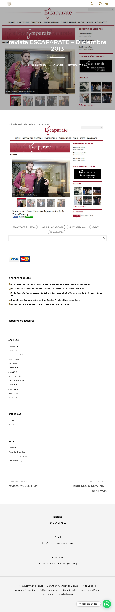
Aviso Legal (88, 585)
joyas (33, 227)
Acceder (12, 447)
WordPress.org (15, 460)
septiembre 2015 (16, 380)
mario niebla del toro (52, 227)
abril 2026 (13, 350)
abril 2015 (12, 397)
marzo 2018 (13, 359)
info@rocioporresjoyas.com (57, 543)
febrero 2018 (14, 363)
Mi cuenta (47, 594)
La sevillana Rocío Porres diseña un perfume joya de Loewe (40, 304)
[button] (92, 3)
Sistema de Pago (90, 590)
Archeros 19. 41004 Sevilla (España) (57, 563)
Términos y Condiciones (30, 585)
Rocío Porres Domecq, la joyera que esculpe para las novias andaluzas (45, 300)
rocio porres (57, 232)
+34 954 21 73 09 (58, 522)
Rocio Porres (39, 65)
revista (95, 227)
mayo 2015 (13, 393)
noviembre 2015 (15, 376)
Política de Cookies (49, 590)
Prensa (83, 65)
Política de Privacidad (24, 590)
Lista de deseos (65, 594)
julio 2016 (12, 372)
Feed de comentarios (18, 456)
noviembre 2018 (15, 355)
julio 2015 (12, 385)
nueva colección (77, 227)
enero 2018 (13, 368)
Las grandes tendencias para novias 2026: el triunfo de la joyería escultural (47, 289)
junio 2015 (13, 389)
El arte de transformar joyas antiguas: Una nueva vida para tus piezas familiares (50, 284)
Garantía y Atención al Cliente (62, 585)
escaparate (19, 227)
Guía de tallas (70, 590)
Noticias (72, 65)
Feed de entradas (16, 452)
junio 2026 (13, 346)
